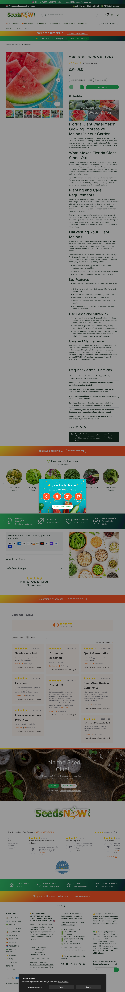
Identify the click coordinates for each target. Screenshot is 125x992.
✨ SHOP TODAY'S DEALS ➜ (62, 506)
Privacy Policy (63, 982)
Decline (88, 987)
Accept (61, 987)
